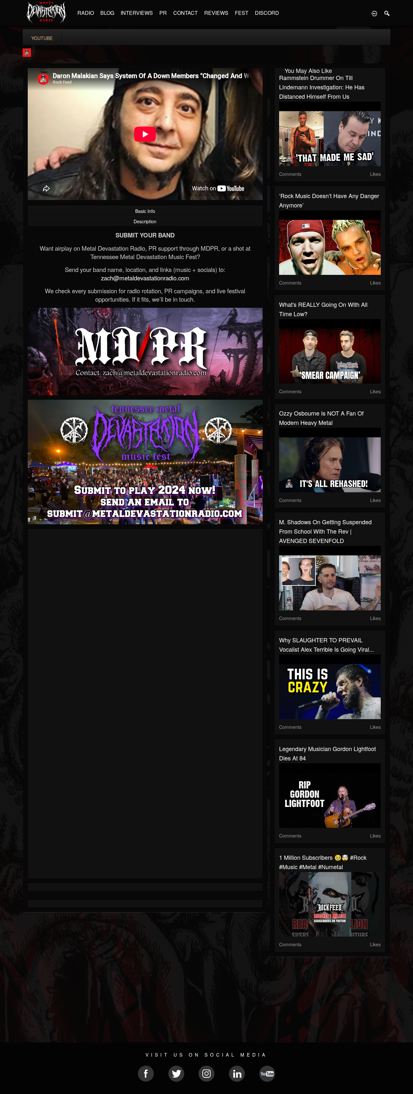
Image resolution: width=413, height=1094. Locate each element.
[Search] (387, 13)
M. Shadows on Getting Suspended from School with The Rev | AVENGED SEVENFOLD (325, 531)
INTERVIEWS (137, 12)
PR (163, 12)
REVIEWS (216, 12)
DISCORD (267, 12)
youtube (42, 38)
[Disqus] (145, 619)
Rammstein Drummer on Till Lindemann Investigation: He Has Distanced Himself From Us (322, 86)
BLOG (107, 12)
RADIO (85, 12)
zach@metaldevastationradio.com (145, 278)
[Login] (374, 13)
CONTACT (185, 12)
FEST (241, 12)
